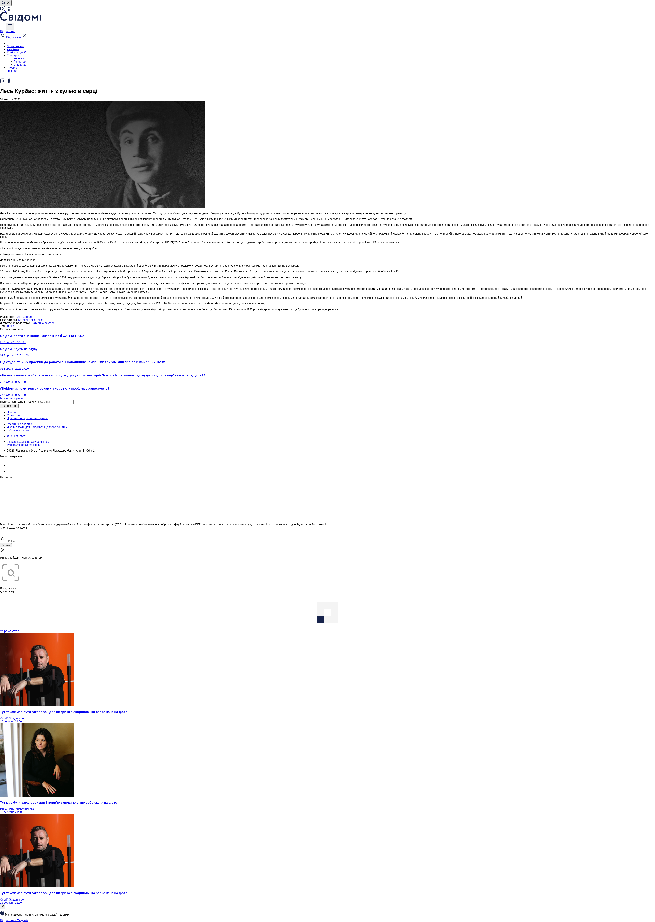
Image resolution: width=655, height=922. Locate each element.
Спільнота (13, 415)
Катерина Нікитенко (30, 319)
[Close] (2, 906)
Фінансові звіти (16, 436)
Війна (10, 326)
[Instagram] (3, 10)
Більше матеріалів (12, 398)
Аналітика (13, 49)
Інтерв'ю (12, 67)
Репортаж (20, 61)
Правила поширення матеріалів (27, 418)
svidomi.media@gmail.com (23, 444)
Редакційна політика (20, 424)
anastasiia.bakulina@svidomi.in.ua (28, 441)
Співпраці (20, 64)
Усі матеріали (15, 46)
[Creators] (7, 535)
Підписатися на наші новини (18, 401)
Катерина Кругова (43, 323)
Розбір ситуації (16, 52)
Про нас (12, 70)
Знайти (5, 545)
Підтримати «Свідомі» (14, 920)
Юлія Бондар (24, 316)
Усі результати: (9, 631)
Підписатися (9, 405)
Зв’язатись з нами (18, 430)
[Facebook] (9, 10)
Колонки (19, 58)
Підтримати (7, 31)
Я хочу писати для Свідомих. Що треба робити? (37, 427)
